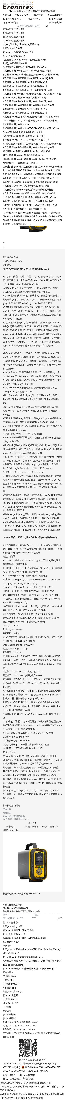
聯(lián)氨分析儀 (28, 212)
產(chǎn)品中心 (22, 15)
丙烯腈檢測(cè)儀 (11, 162)
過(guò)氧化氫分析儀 (13, 132)
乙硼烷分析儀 (33, 201)
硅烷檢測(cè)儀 (29, 105)
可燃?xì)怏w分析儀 (53, 166)
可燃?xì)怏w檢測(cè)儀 (40, 70)
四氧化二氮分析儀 (11, 216)
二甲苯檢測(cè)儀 (11, 212)
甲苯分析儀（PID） (28, 178)
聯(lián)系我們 (55, 22)
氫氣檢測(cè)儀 (39, 82)
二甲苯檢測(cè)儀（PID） (38, 139)
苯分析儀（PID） (11, 178)
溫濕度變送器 (9, 67)
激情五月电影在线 (50, 1094)
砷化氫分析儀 (46, 201)
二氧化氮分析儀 (25, 185)
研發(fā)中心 (9, 980)
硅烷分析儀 (8, 197)
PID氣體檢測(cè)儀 (12, 143)
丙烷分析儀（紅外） (23, 205)
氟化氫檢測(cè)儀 (11, 147)
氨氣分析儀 (33, 174)
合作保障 (7, 1007)
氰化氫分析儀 (22, 193)
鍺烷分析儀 (8, 205)
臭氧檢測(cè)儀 (25, 90)
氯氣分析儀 (44, 174)
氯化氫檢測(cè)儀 (11, 101)
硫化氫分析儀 (53, 170)
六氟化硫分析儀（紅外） (28, 220)
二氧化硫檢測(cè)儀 (51, 93)
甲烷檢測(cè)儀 (10, 74)
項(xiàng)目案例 (54, 15)
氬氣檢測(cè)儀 (25, 86)
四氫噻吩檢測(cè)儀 (12, 159)
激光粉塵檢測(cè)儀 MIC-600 (17, 124)
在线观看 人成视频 (9, 1094)
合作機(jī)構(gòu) (11, 984)
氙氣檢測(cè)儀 (39, 86)
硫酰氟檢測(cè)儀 (11, 109)
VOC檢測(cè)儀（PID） (14, 136)
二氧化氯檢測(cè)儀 (12, 105)
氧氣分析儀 (8, 174)
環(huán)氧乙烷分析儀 (29, 189)
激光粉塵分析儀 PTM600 (32, 162)
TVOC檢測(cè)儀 (50, 116)
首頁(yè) (7, 15)
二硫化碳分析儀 (54, 216)
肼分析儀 (40, 212)
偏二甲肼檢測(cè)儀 (12, 155)
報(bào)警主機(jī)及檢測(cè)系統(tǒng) (21, 44)
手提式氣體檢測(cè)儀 (13, 33)
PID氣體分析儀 (50, 120)
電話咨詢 (29, 1079)
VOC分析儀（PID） (33, 120)
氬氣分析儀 (19, 182)
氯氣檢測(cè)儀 (25, 82)
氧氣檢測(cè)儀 (27, 78)
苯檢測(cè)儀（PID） (36, 136)
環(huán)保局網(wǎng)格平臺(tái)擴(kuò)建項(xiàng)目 (29, 968)
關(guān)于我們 (10, 22)
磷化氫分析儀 (46, 189)
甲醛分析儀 (41, 182)
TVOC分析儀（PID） (13, 120)
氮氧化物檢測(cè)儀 (31, 93)
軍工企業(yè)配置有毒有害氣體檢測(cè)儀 (23, 957)
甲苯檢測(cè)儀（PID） (14, 139)
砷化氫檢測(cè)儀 (45, 147)
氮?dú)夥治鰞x (21, 174)
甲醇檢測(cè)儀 (39, 113)
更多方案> (8, 972)
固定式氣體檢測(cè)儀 (13, 36)
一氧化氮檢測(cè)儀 (42, 90)
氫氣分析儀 (55, 174)
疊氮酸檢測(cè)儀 (22, 224)
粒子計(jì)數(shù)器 (12, 166)
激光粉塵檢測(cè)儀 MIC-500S (31, 67)
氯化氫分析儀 (9, 193)
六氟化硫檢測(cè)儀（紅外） (34, 109)
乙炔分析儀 (41, 216)
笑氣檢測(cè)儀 (10, 116)
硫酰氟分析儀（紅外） (46, 197)
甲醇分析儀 (8, 224)
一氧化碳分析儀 (39, 170)
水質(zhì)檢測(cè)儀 (12, 48)
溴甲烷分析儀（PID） (24, 197)
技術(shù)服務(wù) (12, 18)
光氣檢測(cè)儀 (44, 101)
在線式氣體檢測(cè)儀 (13, 40)
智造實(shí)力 (34, 18)
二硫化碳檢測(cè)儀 (46, 159)
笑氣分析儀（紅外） (33, 132)
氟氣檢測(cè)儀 (53, 143)
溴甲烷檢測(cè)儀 (45, 105)
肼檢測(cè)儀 (44, 151)
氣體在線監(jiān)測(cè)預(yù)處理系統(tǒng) (24, 59)
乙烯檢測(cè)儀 (10, 113)
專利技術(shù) (10, 987)
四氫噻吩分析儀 (28, 216)
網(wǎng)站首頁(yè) (13, 1079)
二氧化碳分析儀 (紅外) (32, 166)
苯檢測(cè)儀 (24, 208)
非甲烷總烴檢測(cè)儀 (28, 74)
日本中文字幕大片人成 (30, 1094)
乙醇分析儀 (56, 220)
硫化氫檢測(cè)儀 (11, 78)
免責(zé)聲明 (9, 1075)
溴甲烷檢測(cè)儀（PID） (33, 143)
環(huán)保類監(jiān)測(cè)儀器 (18, 52)
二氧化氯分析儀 (48, 193)
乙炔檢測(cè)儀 (29, 159)
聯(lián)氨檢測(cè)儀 (28, 151)
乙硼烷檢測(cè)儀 (28, 147)
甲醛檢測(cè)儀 (10, 90)
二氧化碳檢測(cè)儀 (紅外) (16, 70)
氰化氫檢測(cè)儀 (28, 101)
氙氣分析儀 (30, 182)
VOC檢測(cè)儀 (10, 208)
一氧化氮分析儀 (10, 185)
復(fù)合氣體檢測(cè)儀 (14, 56)
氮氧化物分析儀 (41, 185)
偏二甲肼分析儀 (52, 212)
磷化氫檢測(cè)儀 (37, 97)
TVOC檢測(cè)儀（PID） (45, 205)
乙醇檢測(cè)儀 (25, 113)
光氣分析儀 (34, 193)
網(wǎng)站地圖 (27, 1075)
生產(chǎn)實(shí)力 (12, 991)
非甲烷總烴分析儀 (22, 170)
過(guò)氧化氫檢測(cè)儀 (30, 116)
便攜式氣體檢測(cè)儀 (13, 29)
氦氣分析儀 (8, 182)
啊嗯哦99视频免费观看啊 (30, 1098)
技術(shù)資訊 (55, 18)
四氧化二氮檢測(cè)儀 (33, 155)
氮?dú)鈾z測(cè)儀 (44, 78)
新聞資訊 (7, 1011)
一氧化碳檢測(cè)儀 (49, 74)
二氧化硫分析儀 (10, 189)
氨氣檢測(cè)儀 (10, 82)
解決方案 (38, 15)
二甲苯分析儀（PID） (49, 178)
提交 (60, 918)
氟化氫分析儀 (20, 201)
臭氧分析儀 (52, 182)
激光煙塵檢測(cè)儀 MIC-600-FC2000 (21, 128)
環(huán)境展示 (10, 995)
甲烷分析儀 (8, 170)
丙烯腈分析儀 (9, 220)
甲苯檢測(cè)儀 (38, 208)
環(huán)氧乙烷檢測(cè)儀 (16, 97)
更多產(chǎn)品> (11, 941)
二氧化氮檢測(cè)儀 (12, 93)
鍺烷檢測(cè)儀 (10, 151)
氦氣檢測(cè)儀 (10, 86)
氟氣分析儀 (8, 201)
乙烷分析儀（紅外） (50, 128)
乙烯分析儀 (45, 220)
